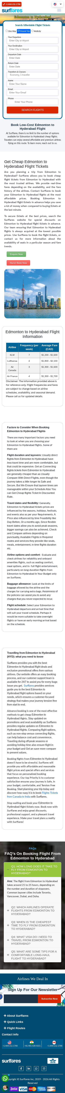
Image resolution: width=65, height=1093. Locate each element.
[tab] (11, 31)
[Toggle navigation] (59, 10)
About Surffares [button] (17, 1015)
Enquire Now (16, 254)
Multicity (37, 31)
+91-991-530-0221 (32, 1046)
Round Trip (25, 31)
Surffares (28, 685)
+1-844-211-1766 (10, 1046)
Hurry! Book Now (18, 263)
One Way (12, 31)
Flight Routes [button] (15, 1028)
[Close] (8, 1074)
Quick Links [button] (14, 1021)
